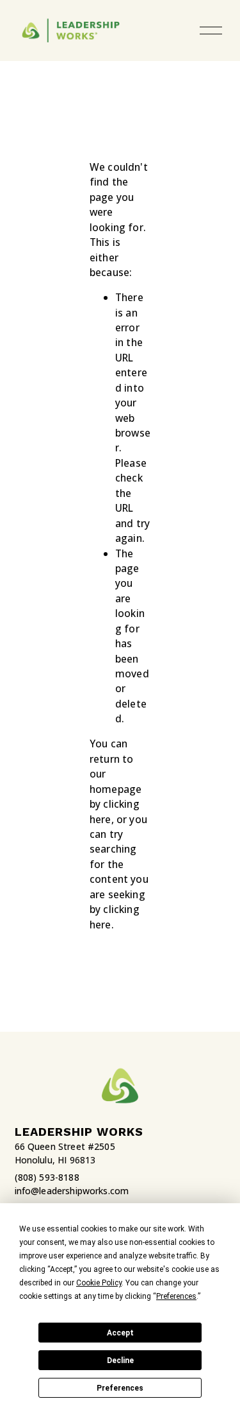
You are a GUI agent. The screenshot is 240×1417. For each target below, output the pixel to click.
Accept (120, 1332)
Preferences (120, 1388)
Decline (120, 1360)
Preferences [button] (176, 1296)
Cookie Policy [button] (99, 1282)
